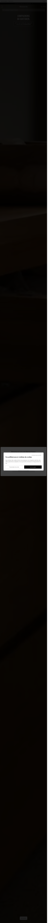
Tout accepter (33, 467)
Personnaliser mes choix (14, 467)
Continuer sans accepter (36, 455)
